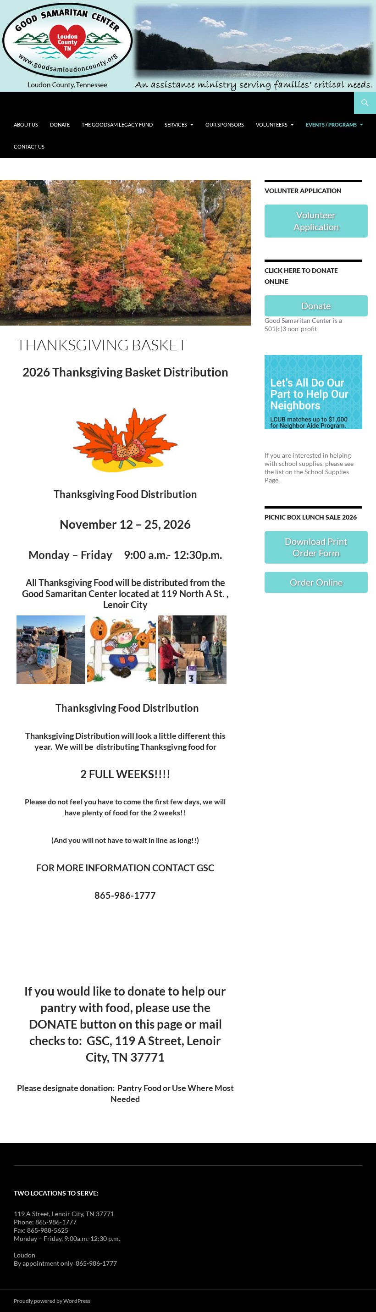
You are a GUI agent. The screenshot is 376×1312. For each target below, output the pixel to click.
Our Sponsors (224, 124)
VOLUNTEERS (272, 124)
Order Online (316, 581)
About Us (26, 124)
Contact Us (29, 146)
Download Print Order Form (316, 547)
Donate (60, 124)
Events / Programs (331, 124)
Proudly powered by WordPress (52, 1300)
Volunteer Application (316, 220)
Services (176, 124)
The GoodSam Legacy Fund (117, 124)
